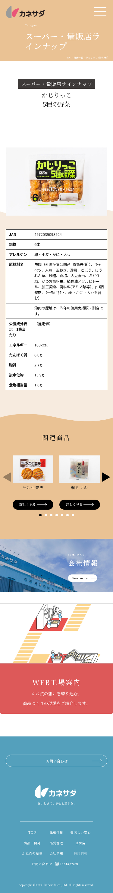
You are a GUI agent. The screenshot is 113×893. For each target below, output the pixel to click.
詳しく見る (27, 504)
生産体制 (57, 832)
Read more (79, 578)
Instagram (69, 864)
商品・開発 (32, 843)
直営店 (81, 843)
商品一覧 (78, 57)
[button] (40, 515)
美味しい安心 (80, 832)
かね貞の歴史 (32, 853)
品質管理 (57, 843)
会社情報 (57, 853)
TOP (69, 57)
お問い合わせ (56, 760)
